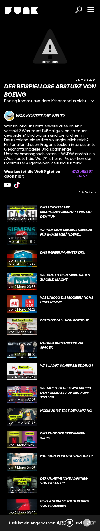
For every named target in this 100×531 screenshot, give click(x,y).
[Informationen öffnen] (92, 101)
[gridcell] (50, 213)
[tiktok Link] (17, 185)
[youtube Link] (7, 185)
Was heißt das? (82, 173)
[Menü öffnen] (91, 10)
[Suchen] (78, 10)
